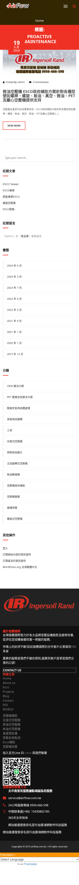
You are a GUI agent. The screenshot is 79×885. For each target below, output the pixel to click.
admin (21, 82)
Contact (8, 700)
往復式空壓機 (14, 441)
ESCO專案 (9, 190)
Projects (8, 692)
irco (29, 753)
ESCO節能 (9, 209)
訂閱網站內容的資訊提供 (17, 554)
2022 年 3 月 (14, 310)
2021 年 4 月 (14, 321)
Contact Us (12, 670)
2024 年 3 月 (14, 276)
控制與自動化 (14, 452)
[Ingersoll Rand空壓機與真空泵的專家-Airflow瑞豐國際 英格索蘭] (17, 4)
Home (39, 21)
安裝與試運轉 (14, 419)
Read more (14, 125)
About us (9, 683)
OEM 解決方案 (15, 386)
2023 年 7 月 (14, 287)
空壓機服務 (13, 496)
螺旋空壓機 (9, 203)
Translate (30, 864)
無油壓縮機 (13, 474)
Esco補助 (9, 742)
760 (73, 647)
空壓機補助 (10, 716)
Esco (6, 687)
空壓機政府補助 (16, 485)
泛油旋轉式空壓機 (17, 463)
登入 (5, 548)
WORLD (8, 709)
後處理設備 (10, 733)
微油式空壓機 (11, 724)
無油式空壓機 (11, 729)
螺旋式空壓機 (14, 518)
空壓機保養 (10, 747)
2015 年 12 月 (15, 354)
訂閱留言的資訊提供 (14, 560)
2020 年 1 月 (14, 343)
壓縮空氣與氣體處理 (18, 408)
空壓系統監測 (11, 738)
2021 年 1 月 (14, 332)
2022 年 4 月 (14, 298)
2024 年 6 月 (14, 265)
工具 (9, 430)
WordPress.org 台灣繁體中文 (20, 567)
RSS (5, 705)
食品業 (25, 236)
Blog (6, 696)
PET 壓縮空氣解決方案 (20, 397)
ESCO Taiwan (11, 184)
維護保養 (12, 507)
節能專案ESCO (11, 196)
